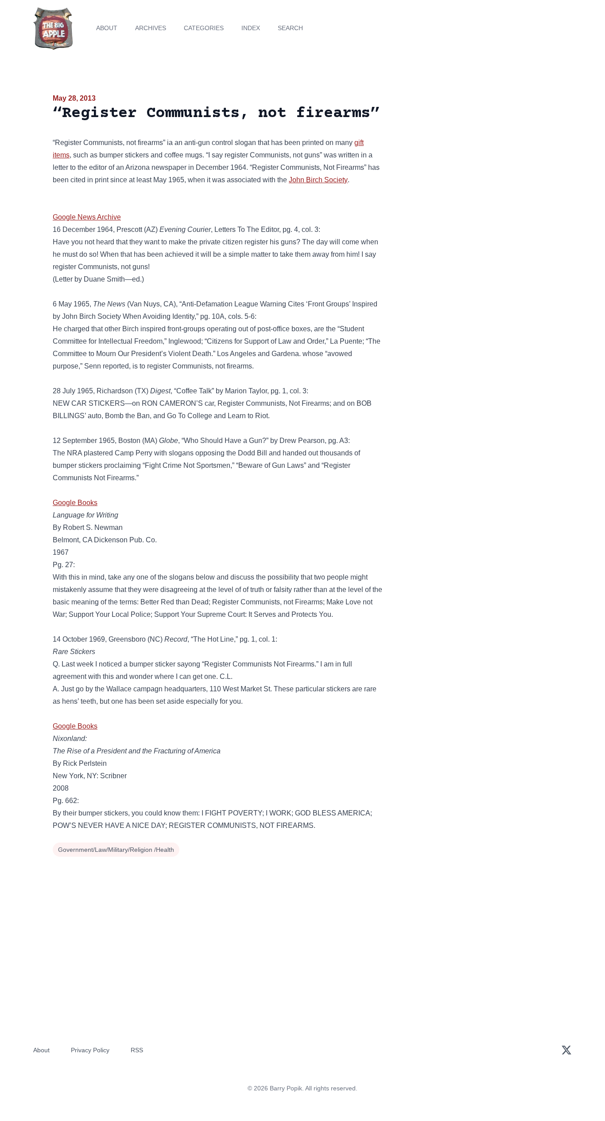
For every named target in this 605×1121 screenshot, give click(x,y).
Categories (204, 27)
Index (250, 27)
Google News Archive (87, 217)
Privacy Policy (90, 1050)
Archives (150, 27)
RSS (137, 1050)
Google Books (75, 502)
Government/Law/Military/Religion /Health (116, 849)
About (106, 27)
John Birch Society (318, 180)
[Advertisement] (472, 161)
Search (290, 27)
